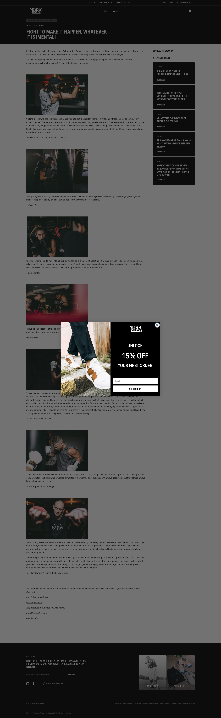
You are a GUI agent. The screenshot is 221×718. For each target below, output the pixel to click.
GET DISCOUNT (135, 389)
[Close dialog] (157, 325)
